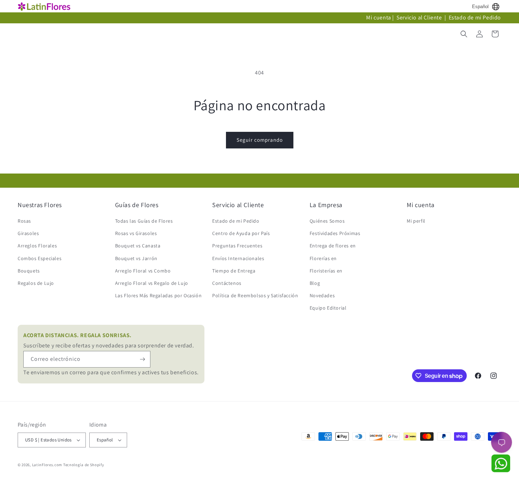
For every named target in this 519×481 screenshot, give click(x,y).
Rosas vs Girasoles (136, 233)
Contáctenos (226, 283)
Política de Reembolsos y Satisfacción (255, 295)
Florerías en (323, 258)
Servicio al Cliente (419, 17)
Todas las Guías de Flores (144, 221)
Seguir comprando (260, 139)
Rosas (24, 221)
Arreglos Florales (37, 245)
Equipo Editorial (328, 308)
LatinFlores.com (47, 464)
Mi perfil (416, 221)
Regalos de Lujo (36, 283)
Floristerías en (326, 271)
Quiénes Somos (327, 221)
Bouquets (29, 271)
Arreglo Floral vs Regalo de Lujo (151, 283)
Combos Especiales (39, 258)
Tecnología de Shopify (83, 464)
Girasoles (28, 233)
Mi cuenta (378, 17)
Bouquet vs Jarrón (136, 258)
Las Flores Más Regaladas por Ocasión (158, 295)
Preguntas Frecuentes (237, 245)
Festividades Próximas (335, 233)
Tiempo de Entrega (233, 271)
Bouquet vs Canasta (138, 245)
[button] (464, 34)
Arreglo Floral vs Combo (143, 271)
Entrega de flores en (333, 245)
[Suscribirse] (142, 359)
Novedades (322, 295)
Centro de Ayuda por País (241, 233)
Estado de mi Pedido (475, 17)
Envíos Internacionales (238, 258)
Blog (315, 283)
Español (480, 6)
